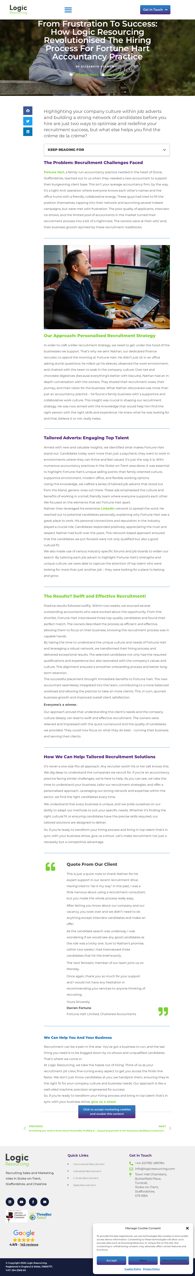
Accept (111, 1260)
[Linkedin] (10, 1202)
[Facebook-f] (33, 1202)
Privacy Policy (151, 1269)
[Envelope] (44, 1202)
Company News (86, 74)
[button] (187, 1228)
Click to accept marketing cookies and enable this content (107, 1112)
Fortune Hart (54, 172)
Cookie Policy (133, 1269)
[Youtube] (21, 1202)
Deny (143, 1260)
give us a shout (103, 1102)
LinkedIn (108, 508)
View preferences (174, 1260)
